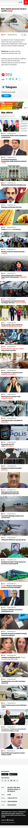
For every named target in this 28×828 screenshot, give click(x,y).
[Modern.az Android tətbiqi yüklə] (4, 774)
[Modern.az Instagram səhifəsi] (5, 780)
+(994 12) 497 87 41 (12, 798)
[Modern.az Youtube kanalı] (11, 780)
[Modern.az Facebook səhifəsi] (2, 780)
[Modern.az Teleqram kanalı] (8, 780)
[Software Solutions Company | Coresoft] (10, 820)
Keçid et (6, 96)
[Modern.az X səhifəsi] (17, 780)
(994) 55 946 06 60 (12, 801)
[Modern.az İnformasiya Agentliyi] (7, 767)
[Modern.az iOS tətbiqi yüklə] (13, 774)
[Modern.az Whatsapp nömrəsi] (14, 780)
